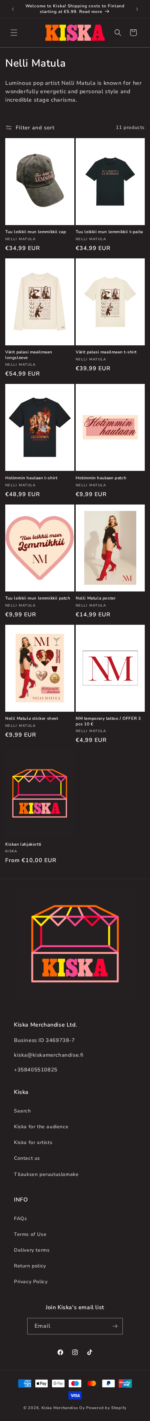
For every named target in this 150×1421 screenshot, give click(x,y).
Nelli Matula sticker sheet (31, 718)
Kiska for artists (33, 1142)
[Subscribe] (114, 1326)
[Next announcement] (137, 9)
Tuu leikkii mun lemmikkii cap (35, 232)
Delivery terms (32, 1250)
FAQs (20, 1218)
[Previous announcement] (13, 9)
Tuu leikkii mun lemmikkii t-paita (109, 232)
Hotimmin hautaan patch (101, 478)
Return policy (30, 1266)
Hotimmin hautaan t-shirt (31, 478)
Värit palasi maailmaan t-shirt (106, 352)
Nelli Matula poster (95, 598)
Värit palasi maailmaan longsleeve (28, 355)
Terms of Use (30, 1234)
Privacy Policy (30, 1281)
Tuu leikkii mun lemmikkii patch (37, 598)
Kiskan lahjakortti (23, 844)
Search (22, 1111)
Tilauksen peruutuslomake (46, 1174)
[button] (14, 32)
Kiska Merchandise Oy (63, 1407)
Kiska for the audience (41, 1126)
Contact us (27, 1158)
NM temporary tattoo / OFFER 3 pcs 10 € (108, 721)
